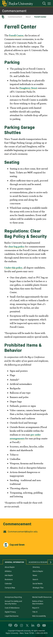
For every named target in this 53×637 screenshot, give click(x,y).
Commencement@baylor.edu (23, 531)
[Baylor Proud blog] (10, 626)
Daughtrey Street (28, 88)
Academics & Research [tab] (39, 562)
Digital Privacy (10, 611)
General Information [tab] (14, 562)
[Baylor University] (17, 3)
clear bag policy (16, 246)
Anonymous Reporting (13, 597)
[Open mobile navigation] (49, 4)
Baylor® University (24, 630)
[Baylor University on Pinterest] (38, 626)
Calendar (8, 583)
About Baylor (10, 567)
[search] (42, 4)
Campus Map (10, 587)
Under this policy (13, 267)
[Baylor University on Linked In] (32, 626)
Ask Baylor (9, 575)
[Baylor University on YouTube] (43, 626)
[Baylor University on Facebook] (15, 626)
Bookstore (9, 579)
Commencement (14, 10)
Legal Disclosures (11, 616)
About (28, 16)
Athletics (8, 571)
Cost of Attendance (12, 607)
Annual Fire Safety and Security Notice (13, 602)
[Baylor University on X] (26, 626)
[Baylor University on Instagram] (21, 626)
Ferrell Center (40, 16)
